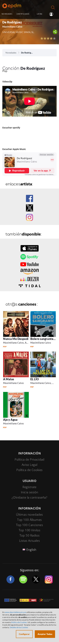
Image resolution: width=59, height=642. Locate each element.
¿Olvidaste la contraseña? (29, 497)
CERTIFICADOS (23, 14)
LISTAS (39, 14)
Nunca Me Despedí (15, 339)
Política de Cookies (29, 470)
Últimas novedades (29, 514)
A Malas (8, 379)
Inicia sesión (52, 14)
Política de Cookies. (19, 622)
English (31, 550)
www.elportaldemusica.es (15, 612)
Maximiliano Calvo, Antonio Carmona (23, 342)
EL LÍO (34, 379)
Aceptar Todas (45, 634)
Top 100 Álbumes (29, 520)
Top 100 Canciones (29, 525)
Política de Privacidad (29, 459)
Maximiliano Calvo (40, 342)
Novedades (11, 52)
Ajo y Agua (10, 419)
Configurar (24, 634)
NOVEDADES (7, 14)
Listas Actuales (29, 541)
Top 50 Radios (29, 535)
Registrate (29, 487)
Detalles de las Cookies (19, 627)
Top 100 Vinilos (29, 530)
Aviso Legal (29, 465)
